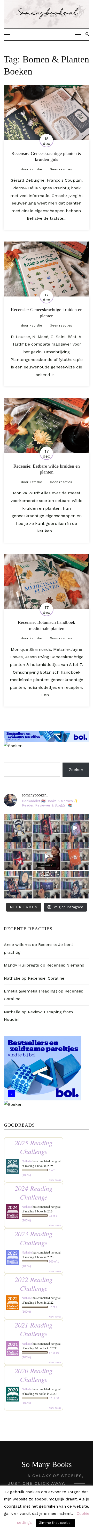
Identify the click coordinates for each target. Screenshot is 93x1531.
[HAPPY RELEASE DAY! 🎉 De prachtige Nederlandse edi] (47, 828)
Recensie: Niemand (65, 965)
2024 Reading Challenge (33, 1192)
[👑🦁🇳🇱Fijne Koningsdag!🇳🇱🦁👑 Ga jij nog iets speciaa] (75, 856)
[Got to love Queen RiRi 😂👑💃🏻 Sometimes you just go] (47, 856)
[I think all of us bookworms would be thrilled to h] (75, 828)
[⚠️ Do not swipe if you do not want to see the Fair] (47, 885)
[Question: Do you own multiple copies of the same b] (18, 828)
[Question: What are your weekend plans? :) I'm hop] (75, 885)
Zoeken (76, 769)
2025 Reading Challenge (33, 1147)
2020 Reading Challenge (33, 1375)
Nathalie (12, 978)
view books (55, 1180)
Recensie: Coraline (46, 978)
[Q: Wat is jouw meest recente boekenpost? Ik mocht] (18, 856)
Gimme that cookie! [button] (55, 1523)
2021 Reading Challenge (33, 1329)
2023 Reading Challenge (33, 1238)
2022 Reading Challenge (33, 1284)
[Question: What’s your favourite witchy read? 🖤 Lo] (18, 885)
